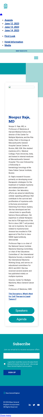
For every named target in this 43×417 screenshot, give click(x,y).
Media (8, 45)
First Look (10, 36)
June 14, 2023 (12, 30)
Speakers (21, 310)
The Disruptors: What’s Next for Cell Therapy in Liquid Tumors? (21, 296)
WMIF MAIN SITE (21, 51)
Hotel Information (14, 41)
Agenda (9, 20)
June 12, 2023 (12, 23)
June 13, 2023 (12, 27)
